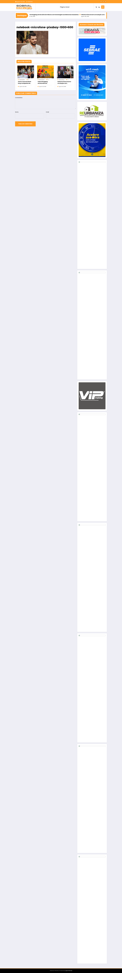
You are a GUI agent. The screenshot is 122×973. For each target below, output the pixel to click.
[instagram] (105, 1)
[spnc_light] (99, 7)
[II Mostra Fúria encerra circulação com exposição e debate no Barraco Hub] (65, 72)
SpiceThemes (68, 970)
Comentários (18, 97)
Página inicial (64, 7)
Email (47, 112)
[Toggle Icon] (102, 7)
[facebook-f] (101, 1)
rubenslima (22, 79)
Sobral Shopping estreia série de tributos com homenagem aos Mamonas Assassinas (44, 82)
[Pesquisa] (96, 7)
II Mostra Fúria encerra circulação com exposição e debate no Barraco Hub (78, 14)
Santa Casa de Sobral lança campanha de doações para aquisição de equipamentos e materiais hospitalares (25, 82)
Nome (16, 112)
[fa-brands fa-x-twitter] (103, 1)
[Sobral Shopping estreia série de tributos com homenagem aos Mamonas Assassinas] (45, 72)
